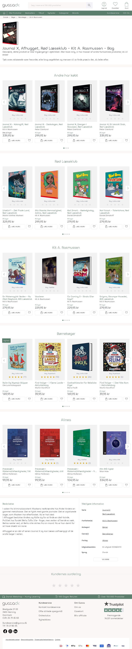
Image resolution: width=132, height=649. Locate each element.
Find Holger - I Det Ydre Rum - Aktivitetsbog (114, 384)
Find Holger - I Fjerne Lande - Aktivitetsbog (50, 384)
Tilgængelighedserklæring (44, 640)
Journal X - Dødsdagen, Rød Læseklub (49, 125)
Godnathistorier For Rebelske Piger (81, 384)
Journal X (106, 510)
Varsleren (39, 296)
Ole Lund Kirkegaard (12, 385)
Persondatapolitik (27, 640)
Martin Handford (42, 388)
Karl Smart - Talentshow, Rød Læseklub (114, 211)
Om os (77, 607)
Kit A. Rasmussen (10, 129)
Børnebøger (66, 334)
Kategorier (64, 13)
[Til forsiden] (11, 5)
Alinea (66, 420)
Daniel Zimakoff (74, 215)
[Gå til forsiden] (11, 603)
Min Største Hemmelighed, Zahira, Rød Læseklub (48, 211)
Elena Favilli (72, 388)
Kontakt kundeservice (49, 607)
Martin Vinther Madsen (13, 215)
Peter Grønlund (41, 129)
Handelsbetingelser (13, 640)
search (89, 5)
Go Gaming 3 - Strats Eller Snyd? (80, 297)
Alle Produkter (15, 13)
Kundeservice (113, 13)
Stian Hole (104, 471)
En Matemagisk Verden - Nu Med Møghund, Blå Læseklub (17, 297)
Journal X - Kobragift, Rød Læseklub (15, 125)
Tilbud (41, 13)
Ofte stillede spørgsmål (50, 611)
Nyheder (51, 13)
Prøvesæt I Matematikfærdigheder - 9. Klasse (81, 470)
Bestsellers (30, 13)
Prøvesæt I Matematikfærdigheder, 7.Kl (17, 470)
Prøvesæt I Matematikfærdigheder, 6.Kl (49, 470)
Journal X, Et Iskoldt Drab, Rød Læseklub (113, 125)
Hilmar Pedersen (10, 474)
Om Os (126, 13)
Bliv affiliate (80, 615)
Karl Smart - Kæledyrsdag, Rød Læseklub (80, 211)
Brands (75, 13)
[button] (4, 102)
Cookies (57, 640)
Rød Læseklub (66, 161)
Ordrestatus (44, 615)
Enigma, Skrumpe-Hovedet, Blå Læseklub (113, 297)
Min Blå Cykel (107, 469)
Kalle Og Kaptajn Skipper (15, 383)
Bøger (105, 527)
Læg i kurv (14, 140)
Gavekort (78, 611)
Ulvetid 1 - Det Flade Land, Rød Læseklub (16, 211)
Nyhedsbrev (45, 619)
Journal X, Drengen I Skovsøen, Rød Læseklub (79, 125)
